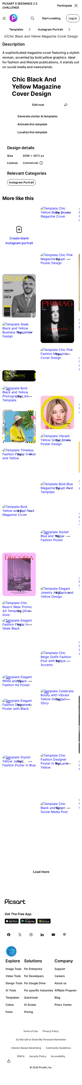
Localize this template (32, 132)
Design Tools (14, 983)
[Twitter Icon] (20, 935)
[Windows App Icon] (44, 922)
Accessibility (58, 1056)
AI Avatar (30, 1004)
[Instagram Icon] (31, 935)
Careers (60, 976)
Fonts (9, 1012)
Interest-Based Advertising (26, 1047)
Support (60, 968)
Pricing (28, 1012)
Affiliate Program (65, 990)
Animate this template (32, 124)
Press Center (63, 1004)
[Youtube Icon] (53, 935)
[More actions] (68, 213)
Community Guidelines (58, 1047)
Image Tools (13, 968)
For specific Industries (38, 990)
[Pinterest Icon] (64, 935)
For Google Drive (35, 983)
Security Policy (37, 1056)
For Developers (34, 976)
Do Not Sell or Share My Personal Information (41, 1039)
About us (60, 983)
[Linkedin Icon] (42, 935)
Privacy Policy (51, 1031)
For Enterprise (33, 968)
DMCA (20, 1056)
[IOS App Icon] (12, 922)
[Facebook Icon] (9, 935)
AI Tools (11, 990)
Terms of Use (30, 1031)
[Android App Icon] (28, 922)
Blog (57, 997)
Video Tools (13, 976)
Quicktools (31, 997)
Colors (10, 1004)
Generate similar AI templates (38, 116)
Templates (12, 997)
